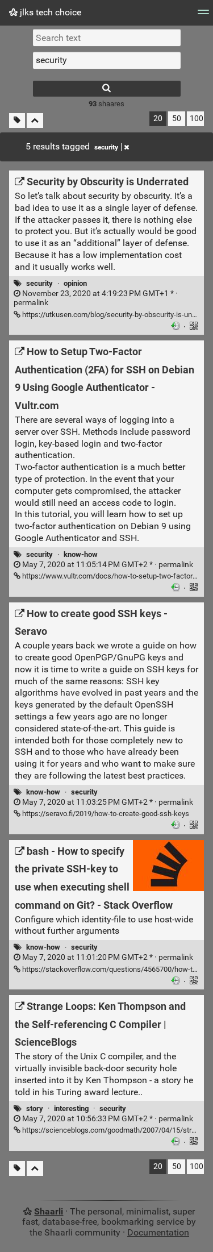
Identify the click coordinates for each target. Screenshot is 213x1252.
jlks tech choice (49, 12)
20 (157, 118)
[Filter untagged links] (17, 120)
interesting (71, 1108)
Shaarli (48, 1211)
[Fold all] (35, 120)
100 (196, 118)
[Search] (107, 89)
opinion (75, 283)
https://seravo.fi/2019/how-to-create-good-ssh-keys (104, 813)
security (106, 147)
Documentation (158, 1232)
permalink (96, 298)
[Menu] (203, 15)
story (34, 1108)
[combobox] (107, 60)
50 (176, 118)
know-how (81, 554)
